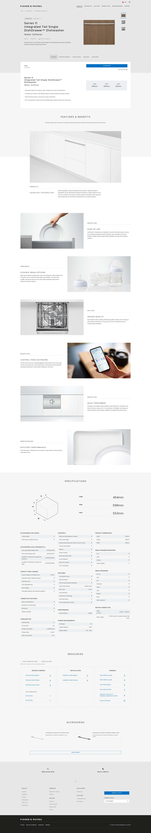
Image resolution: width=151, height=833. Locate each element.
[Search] (130, 2)
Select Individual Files (30, 661)
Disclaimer (41, 825)
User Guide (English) (105, 684)
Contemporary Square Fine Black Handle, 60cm (106, 732)
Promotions (80, 801)
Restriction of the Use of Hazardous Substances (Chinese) (108, 695)
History (51, 809)
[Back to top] (75, 782)
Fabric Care (25, 802)
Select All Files (47, 661)
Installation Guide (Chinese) (70, 680)
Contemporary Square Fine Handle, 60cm (57, 732)
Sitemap (47, 825)
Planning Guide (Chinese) (32, 680)
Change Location (109, 797)
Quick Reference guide (106, 675)
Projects (51, 794)
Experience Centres (54, 791)
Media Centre (52, 807)
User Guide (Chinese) (105, 689)
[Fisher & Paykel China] (31, 819)
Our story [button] (97, 6)
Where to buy (117, 793)
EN (125, 2)
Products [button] (79, 6)
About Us (51, 801)
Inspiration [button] (88, 6)
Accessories (25, 805)
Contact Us (80, 791)
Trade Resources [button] (117, 6)
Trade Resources (81, 798)
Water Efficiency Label (106, 679)
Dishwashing (25, 799)
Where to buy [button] (106, 6)
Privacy (22, 825)
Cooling (24, 797)
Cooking (24, 791)
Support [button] (127, 6)
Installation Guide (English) (70, 675)
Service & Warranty (105, 700)
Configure (107, 65)
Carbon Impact (53, 804)
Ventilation (24, 794)
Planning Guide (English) (32, 675)
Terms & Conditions (31, 825)
